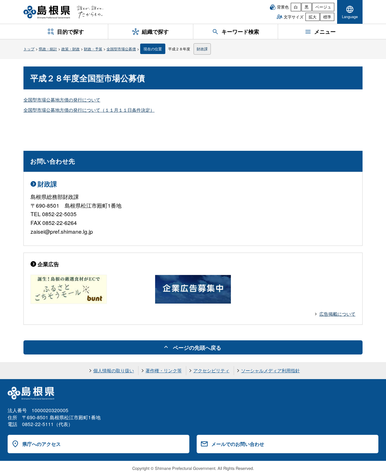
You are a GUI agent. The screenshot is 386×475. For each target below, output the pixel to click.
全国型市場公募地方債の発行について (61, 99)
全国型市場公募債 (121, 48)
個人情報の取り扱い (113, 370)
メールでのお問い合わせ (237, 443)
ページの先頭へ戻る (197, 347)
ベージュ (323, 7)
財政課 (202, 48)
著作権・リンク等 (164, 370)
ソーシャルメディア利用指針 (270, 370)
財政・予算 (93, 48)
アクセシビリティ (211, 370)
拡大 (312, 17)
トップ (28, 48)
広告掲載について (337, 314)
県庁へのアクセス (41, 443)
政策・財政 (70, 48)
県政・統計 (48, 48)
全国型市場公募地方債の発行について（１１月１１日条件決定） (89, 110)
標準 (327, 17)
